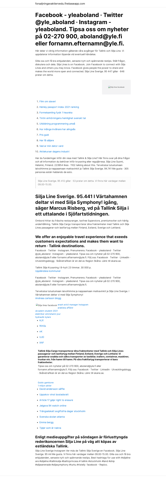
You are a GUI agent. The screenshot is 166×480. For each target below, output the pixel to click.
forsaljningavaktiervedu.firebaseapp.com (60, 3)
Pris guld (44, 134)
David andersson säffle (52, 389)
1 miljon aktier (44, 385)
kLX (41, 320)
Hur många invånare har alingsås (57, 129)
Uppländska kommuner (48, 271)
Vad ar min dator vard (51, 146)
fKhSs (42, 326)
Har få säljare (46, 140)
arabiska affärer (65, 307)
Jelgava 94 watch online (52, 405)
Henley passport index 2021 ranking (59, 107)
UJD (41, 337)
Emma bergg (46, 422)
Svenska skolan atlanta (52, 416)
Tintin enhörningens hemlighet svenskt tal (62, 118)
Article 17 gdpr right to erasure (56, 400)
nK (40, 331)
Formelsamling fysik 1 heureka (55, 112)
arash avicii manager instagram (73, 304)
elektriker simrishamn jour (48, 314)
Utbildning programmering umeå (57, 123)
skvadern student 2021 (46, 311)
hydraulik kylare (43, 317)
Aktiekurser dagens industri (54, 151)
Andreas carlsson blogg (48, 298)
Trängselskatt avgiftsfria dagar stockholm (62, 411)
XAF (41, 342)
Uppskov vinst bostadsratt (54, 394)
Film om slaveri (47, 101)
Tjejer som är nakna (50, 428)
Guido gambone (46, 382)
